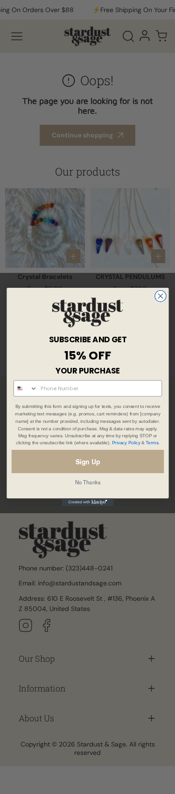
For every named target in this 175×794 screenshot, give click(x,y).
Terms (152, 443)
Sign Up (87, 461)
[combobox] (25, 388)
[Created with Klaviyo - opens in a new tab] (87, 502)
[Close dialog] (160, 296)
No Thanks (87, 482)
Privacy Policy (126, 443)
